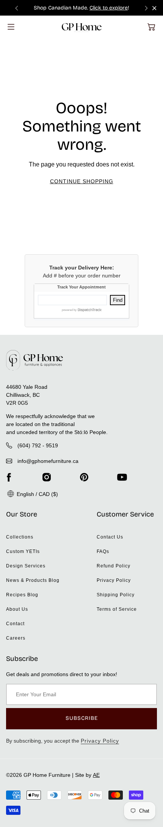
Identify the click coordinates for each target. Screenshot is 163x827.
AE (96, 775)
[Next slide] (146, 8)
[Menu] (11, 27)
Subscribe (82, 718)
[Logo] (82, 26)
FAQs (103, 551)
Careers (15, 638)
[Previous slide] (16, 8)
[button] (151, 27)
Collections (19, 537)
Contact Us (110, 537)
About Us (17, 609)
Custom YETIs (23, 551)
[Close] (154, 8)
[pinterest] (84, 477)
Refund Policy (113, 566)
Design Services (25, 566)
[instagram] (46, 477)
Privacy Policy (114, 580)
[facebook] (8, 477)
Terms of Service (117, 609)
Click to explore (108, 8)
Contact (15, 623)
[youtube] (122, 477)
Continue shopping (81, 181)
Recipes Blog (22, 594)
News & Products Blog (33, 580)
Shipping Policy (116, 594)
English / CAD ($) (36, 494)
